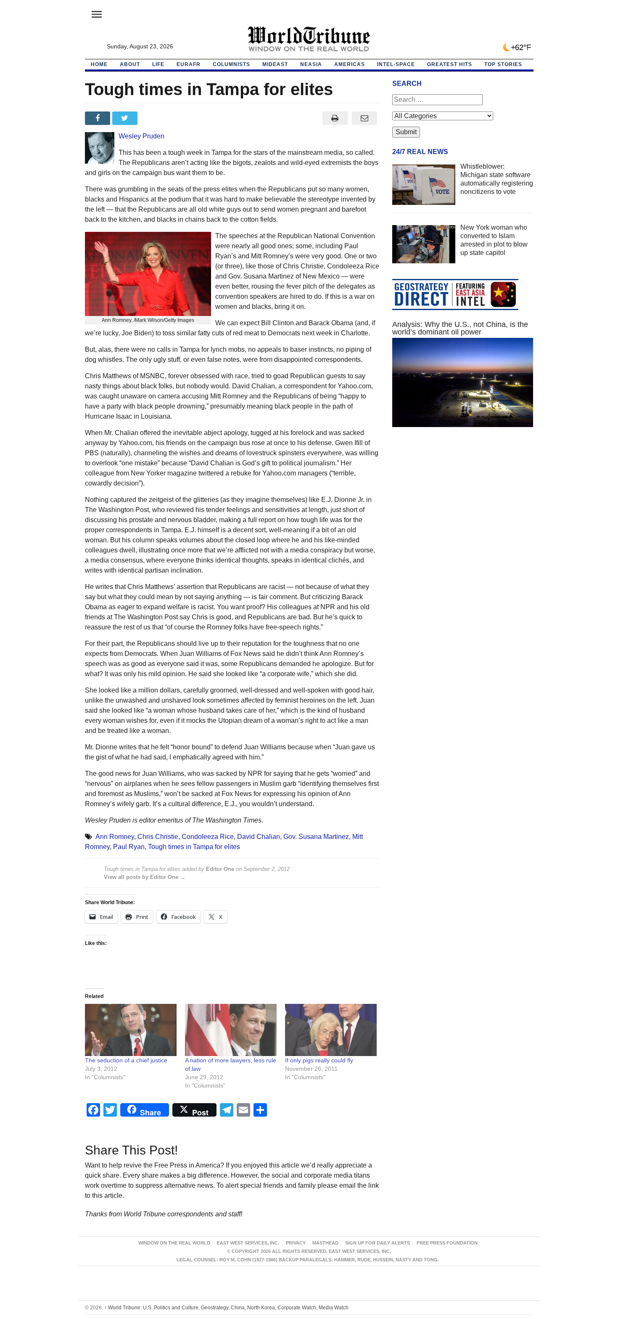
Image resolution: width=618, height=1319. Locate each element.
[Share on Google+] (153, 118)
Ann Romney (114, 836)
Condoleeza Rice (208, 836)
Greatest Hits (449, 64)
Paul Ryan (129, 846)
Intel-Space (396, 64)
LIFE (158, 64)
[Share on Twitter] (126, 118)
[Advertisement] (462, 513)
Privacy (296, 1242)
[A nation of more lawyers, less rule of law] (231, 1030)
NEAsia (311, 64)
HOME (99, 64)
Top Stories (503, 64)
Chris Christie (157, 836)
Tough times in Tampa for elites (194, 846)
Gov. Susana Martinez (316, 836)
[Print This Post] (335, 118)
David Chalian (258, 836)
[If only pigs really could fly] (331, 1030)
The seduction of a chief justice (126, 1060)
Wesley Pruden (141, 136)
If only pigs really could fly (319, 1060)
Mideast (275, 64)
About (130, 64)
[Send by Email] (365, 118)
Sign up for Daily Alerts (377, 1242)
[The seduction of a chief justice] (131, 1030)
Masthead (325, 1242)
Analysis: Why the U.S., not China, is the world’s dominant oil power (460, 328)
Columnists (231, 64)
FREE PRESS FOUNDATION (447, 1242)
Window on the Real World (174, 1242)
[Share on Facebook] (98, 118)
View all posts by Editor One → (144, 877)
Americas (349, 64)
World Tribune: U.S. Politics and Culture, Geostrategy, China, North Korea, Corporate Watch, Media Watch (226, 1308)
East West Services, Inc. (248, 1242)
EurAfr (189, 64)
